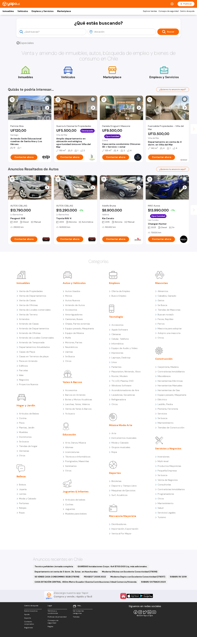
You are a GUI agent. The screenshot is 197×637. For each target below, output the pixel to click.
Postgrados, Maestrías (77, 461)
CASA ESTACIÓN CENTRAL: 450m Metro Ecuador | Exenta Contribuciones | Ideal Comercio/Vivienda (85, 582)
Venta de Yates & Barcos (78, 408)
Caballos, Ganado (167, 295)
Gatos (161, 300)
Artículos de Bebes (29, 413)
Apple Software (119, 329)
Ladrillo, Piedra (165, 404)
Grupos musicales (120, 447)
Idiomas (69, 447)
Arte (113, 433)
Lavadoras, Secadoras (123, 394)
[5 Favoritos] (12, 99)
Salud (160, 507)
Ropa (22, 512)
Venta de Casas (27, 300)
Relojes (22, 507)
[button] (47, 108)
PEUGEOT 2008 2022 (95, 576)
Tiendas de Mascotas (169, 309)
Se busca (24, 441)
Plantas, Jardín (26, 427)
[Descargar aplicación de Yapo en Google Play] (146, 596)
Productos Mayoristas (169, 466)
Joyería (23, 489)
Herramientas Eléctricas (170, 380)
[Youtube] (154, 612)
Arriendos (24, 319)
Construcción (163, 359)
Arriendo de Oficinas (30, 333)
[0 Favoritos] (103, 99)
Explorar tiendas (150, 11)
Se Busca (70, 356)
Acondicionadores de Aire (125, 390)
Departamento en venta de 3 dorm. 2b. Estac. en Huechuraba (66, 571)
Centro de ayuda (187, 11)
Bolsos (22, 484)
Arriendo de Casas (29, 323)
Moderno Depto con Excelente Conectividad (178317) (137, 576)
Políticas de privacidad (57, 617)
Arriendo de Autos (75, 305)
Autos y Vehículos (74, 283)
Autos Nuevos (72, 300)
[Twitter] (144, 612)
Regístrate (28, 627)
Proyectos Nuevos (28, 384)
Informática (117, 343)
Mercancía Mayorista (122, 516)
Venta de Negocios (168, 479)
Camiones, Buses (74, 319)
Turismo (162, 517)
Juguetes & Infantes (76, 491)
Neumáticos (71, 347)
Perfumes (24, 503)
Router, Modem (119, 376)
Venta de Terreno (28, 314)
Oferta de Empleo (120, 291)
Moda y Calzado (27, 498)
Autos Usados (72, 291)
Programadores (166, 493)
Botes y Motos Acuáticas (78, 399)
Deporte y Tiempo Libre (124, 485)
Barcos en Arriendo (75, 394)
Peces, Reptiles (165, 319)
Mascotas (161, 283)
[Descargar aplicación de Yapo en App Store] (133, 596)
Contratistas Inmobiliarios (171, 371)
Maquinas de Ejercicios (123, 490)
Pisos (22, 422)
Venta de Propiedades (31, 291)
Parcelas (23, 370)
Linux (114, 362)
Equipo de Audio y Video (124, 348)
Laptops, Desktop (121, 357)
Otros (22, 455)
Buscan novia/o (166, 314)
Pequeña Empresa (167, 470)
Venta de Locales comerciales (35, 309)
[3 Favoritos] (58, 99)
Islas (21, 375)
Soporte (27, 618)
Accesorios (71, 309)
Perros (161, 323)
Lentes (22, 493)
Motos (68, 295)
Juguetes (70, 509)
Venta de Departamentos (32, 295)
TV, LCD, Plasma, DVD (122, 380)
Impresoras (117, 352)
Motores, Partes (73, 342)
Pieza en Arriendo (28, 361)
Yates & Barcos (72, 382)
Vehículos (22, 11)
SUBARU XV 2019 (178, 576)
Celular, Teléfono (120, 338)
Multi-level (163, 461)
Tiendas (76, 617)
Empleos (114, 283)
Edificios (23, 365)
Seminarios (71, 466)
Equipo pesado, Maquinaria (79, 328)
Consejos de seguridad (168, 11)
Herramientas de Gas (169, 390)
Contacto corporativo (29, 622)
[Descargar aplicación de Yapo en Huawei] (123, 596)
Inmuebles (8, 11)
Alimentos (163, 291)
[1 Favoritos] (12, 179)
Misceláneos (164, 376)
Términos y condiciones (53, 612)
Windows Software (121, 385)
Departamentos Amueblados (34, 347)
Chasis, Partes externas (77, 323)
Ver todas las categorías (78, 612)
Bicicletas (116, 481)
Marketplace (64, 11)
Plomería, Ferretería (168, 408)
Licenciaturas (72, 452)
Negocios (24, 379)
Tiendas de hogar (28, 446)
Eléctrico (162, 399)
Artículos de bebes (75, 499)
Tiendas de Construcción (171, 427)
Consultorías (164, 484)
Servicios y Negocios (168, 448)
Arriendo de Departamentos (34, 328)
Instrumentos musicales (123, 437)
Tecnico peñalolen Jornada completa (54, 566)
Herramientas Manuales (170, 385)
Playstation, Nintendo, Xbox (126, 371)
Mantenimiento (165, 422)
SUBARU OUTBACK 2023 (153, 582)
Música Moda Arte (120, 425)
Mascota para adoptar (170, 328)
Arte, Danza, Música (75, 442)
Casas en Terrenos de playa (33, 356)
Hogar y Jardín (26, 405)
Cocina (22, 418)
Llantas (69, 351)
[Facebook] (135, 612)
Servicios (162, 413)
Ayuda (26, 614)
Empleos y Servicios (43, 11)
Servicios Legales (167, 512)
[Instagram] (140, 612)
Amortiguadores (73, 314)
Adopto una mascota (169, 333)
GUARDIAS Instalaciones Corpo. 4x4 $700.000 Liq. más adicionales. (112, 566)
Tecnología (116, 316)
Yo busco (70, 413)
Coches (69, 504)
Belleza (21, 476)
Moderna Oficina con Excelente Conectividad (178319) (129, 571)
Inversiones (163, 456)
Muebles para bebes (76, 513)
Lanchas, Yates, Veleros (77, 404)
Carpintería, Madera (168, 366)
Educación (69, 434)
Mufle (68, 337)
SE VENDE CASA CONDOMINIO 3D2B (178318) (57, 576)
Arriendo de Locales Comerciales (36, 337)
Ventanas (24, 450)
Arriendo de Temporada (31, 342)
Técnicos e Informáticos (77, 456)
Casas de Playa (27, 351)
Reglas (50, 626)
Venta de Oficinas (28, 305)
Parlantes (116, 366)
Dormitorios (25, 436)
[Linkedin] (149, 612)
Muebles (23, 432)
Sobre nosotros (30, 611)
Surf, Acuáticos (119, 495)
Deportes (115, 473)
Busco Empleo (118, 295)
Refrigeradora (118, 399)
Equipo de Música (74, 333)
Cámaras (116, 334)
